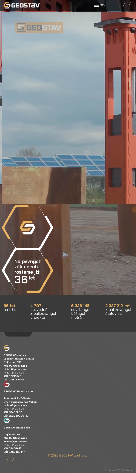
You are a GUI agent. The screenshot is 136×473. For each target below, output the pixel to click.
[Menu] (100, 5)
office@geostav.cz (15, 369)
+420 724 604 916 (14, 444)
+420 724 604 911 (14, 372)
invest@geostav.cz (15, 441)
